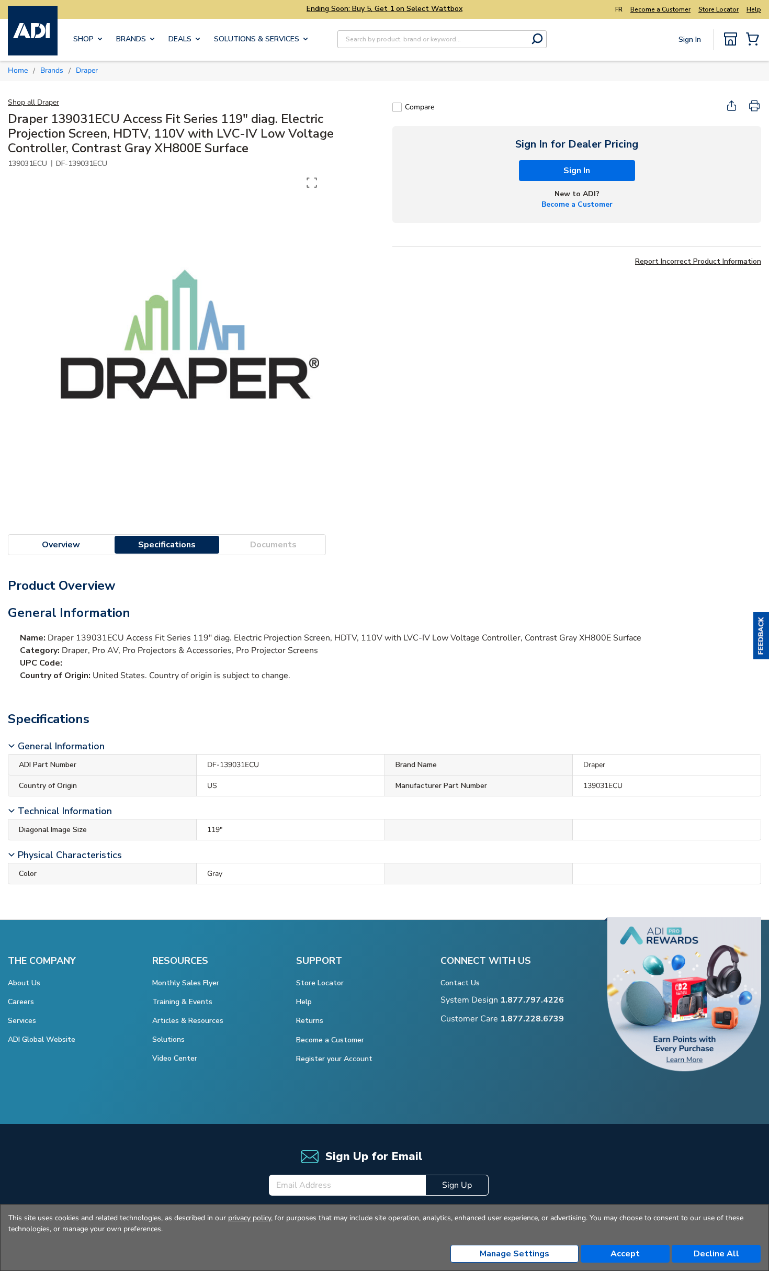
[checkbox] (397, 107)
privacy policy (249, 1218)
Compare (419, 107)
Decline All (716, 1253)
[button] (761, 635)
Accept (625, 1253)
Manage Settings (514, 1253)
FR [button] (619, 9)
